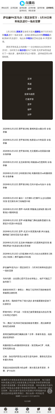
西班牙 (19, 32)
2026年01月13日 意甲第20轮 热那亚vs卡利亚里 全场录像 (27, 141)
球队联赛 (32, 11)
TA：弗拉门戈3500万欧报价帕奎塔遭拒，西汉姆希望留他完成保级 (27, 324)
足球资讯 (49, 8)
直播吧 (18, 396)
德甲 (30, 109)
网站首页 (5, 8)
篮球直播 (23, 8)
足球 (30, 79)
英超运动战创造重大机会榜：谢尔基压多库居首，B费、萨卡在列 (26, 369)
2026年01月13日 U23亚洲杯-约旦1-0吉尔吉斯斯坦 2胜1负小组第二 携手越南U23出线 (27, 255)
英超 (30, 84)
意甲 (30, 104)
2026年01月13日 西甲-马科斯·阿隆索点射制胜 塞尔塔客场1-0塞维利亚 (27, 211)
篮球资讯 (23, 11)
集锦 (38, 412)
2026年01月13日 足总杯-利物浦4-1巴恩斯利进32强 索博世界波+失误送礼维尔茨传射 (27, 244)
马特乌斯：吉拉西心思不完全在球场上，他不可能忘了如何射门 (27, 280)
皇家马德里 (29, 94)
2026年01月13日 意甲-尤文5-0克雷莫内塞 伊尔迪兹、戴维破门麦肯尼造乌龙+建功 (27, 233)
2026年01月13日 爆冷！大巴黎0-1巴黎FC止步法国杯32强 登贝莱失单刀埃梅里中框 (27, 199)
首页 (5, 412)
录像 (27, 412)
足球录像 (32, 8)
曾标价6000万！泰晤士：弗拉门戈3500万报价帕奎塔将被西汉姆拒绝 (27, 291)
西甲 (30, 89)
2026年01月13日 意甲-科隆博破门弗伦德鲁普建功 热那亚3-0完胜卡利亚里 (27, 222)
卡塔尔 (29, 38)
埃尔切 (23, 50)
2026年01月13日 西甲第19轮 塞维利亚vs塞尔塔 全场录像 (27, 130)
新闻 (49, 412)
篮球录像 (41, 8)
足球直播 (14, 8)
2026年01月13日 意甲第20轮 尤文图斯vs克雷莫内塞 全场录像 (26, 152)
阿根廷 (46, 35)
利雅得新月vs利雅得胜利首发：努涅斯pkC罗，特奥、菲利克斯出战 (27, 347)
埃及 (6, 35)
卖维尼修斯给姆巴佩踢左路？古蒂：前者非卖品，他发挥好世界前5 (27, 336)
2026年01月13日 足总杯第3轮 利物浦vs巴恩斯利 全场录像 (27, 163)
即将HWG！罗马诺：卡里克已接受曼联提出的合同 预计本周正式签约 (27, 313)
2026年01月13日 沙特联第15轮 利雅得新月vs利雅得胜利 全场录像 (27, 175)
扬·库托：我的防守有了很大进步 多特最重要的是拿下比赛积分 (27, 302)
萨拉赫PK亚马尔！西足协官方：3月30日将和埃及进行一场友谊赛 (27, 269)
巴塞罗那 (29, 99)
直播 (16, 412)
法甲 (30, 114)
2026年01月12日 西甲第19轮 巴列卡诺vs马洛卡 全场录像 (27, 186)
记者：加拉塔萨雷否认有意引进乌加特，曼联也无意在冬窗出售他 (27, 358)
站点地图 (27, 401)
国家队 (38, 32)
